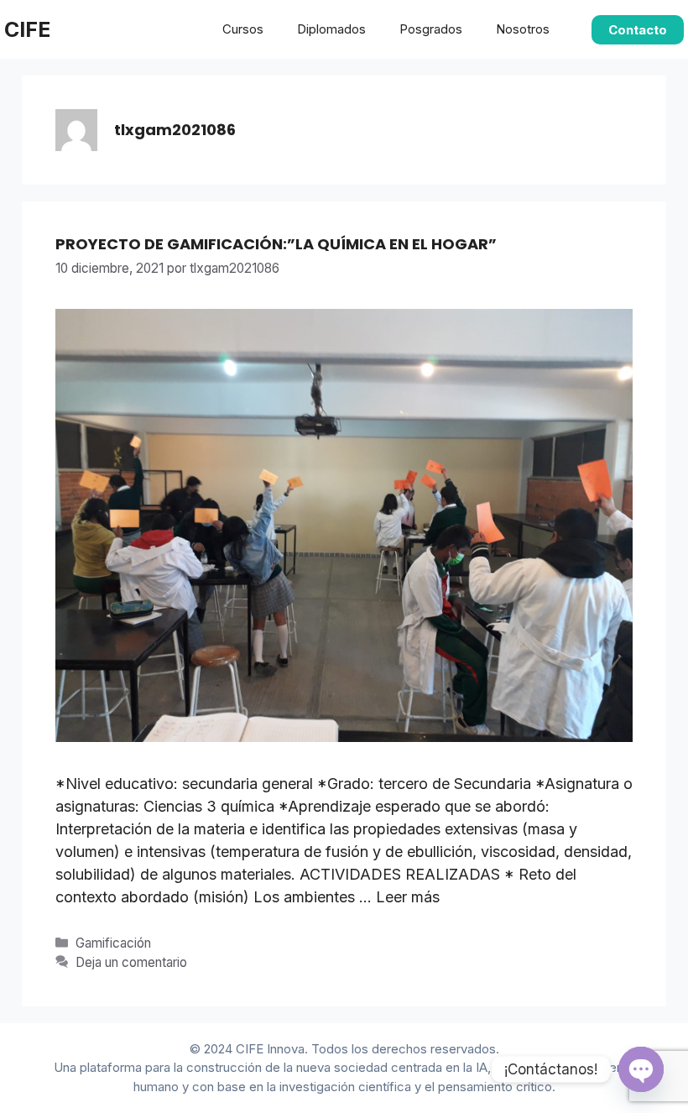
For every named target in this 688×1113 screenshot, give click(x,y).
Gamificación (113, 943)
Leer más (408, 897)
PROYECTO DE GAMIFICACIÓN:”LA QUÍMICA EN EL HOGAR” (276, 243)
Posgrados (430, 29)
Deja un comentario (131, 962)
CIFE (27, 29)
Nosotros (523, 29)
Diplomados (331, 29)
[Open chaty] (641, 1069)
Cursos (242, 29)
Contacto (637, 30)
